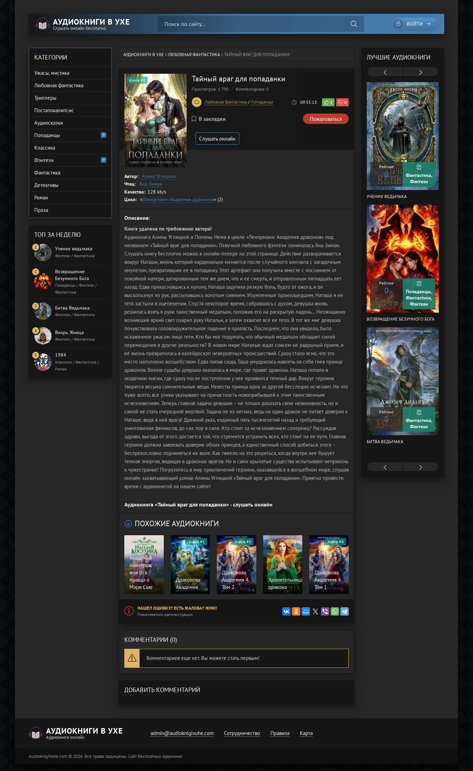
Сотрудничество (242, 733)
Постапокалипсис (54, 110)
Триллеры (45, 98)
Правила (279, 733)
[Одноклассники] (296, 611)
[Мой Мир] (306, 611)
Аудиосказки (48, 122)
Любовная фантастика (226, 102)
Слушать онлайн (217, 138)
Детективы (46, 185)
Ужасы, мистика (51, 73)
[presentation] (385, 72)
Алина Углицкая (159, 176)
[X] (315, 611)
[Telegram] (344, 611)
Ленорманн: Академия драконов (178, 199)
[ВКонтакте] (286, 611)
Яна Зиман (150, 184)
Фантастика (47, 172)
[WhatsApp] (335, 611)
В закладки (212, 118)
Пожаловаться (326, 119)
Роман (41, 197)
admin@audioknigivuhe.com (182, 733)
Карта (306, 733)
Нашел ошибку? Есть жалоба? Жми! (177, 608)
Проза (41, 210)
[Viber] (325, 611)
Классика (44, 147)
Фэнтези (44, 160)
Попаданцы (262, 102)
